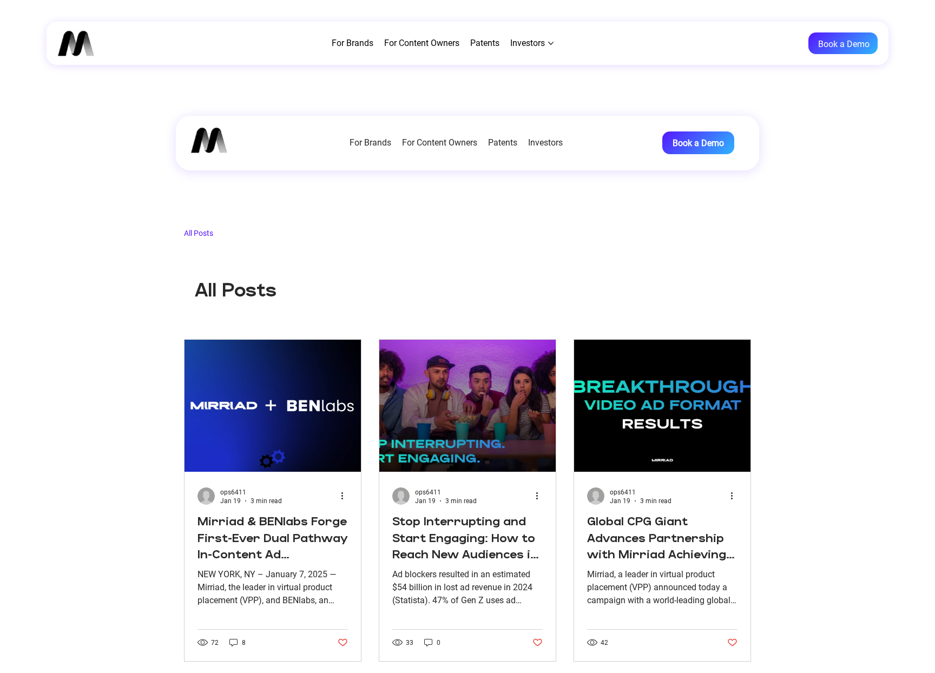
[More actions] (346, 496)
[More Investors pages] (567, 142)
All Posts (198, 233)
